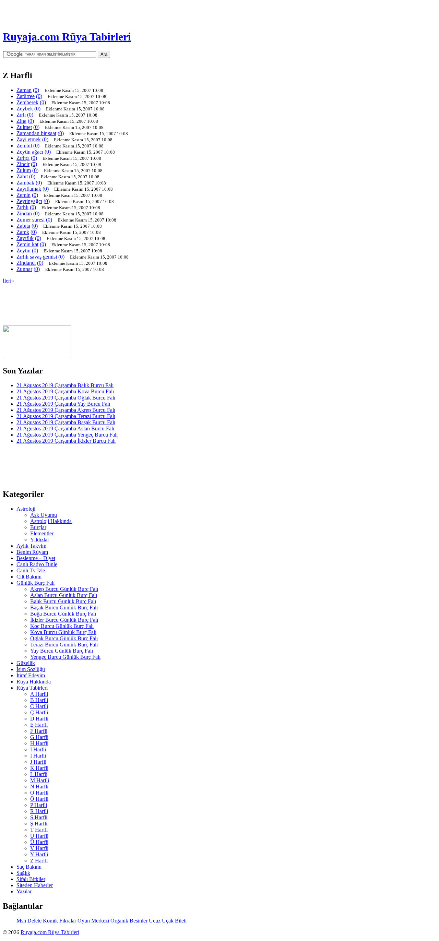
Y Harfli (39, 854)
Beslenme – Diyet (35, 558)
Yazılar (24, 891)
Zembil (24, 145)
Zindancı (26, 263)
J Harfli (38, 762)
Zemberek (27, 102)
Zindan (24, 213)
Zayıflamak (28, 189)
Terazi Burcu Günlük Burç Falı (64, 644)
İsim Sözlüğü (30, 669)
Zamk (22, 232)
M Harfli (39, 780)
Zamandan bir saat (36, 133)
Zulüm (23, 170)
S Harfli (38, 817)
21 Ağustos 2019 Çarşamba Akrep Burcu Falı (65, 410)
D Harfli (39, 719)
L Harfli (38, 774)
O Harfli (39, 793)
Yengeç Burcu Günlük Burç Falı (65, 657)
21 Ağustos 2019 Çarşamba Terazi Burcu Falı (65, 416)
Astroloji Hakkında (51, 521)
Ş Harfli (38, 823)
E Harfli (39, 725)
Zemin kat (27, 244)
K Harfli (39, 768)
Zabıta (23, 226)
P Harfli (38, 805)
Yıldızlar (39, 540)
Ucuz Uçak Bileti (168, 921)
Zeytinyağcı (29, 201)
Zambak (25, 183)
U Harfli (39, 836)
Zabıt (22, 176)
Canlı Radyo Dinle (36, 564)
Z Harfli (39, 860)
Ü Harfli (39, 842)
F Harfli (38, 731)
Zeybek (24, 108)
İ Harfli (38, 756)
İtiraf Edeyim (30, 675)
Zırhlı (22, 207)
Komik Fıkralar (59, 921)
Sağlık (23, 873)
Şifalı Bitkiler (30, 879)
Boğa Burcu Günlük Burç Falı (63, 614)
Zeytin (23, 250)
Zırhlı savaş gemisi (36, 257)
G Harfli (39, 737)
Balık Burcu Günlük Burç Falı (63, 601)
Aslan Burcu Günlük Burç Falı (63, 595)
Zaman (24, 90)
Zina (21, 121)
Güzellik (25, 663)
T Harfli (39, 830)
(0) (36, 90)
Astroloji (25, 509)
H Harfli (39, 743)
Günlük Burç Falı (35, 583)
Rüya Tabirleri (32, 688)
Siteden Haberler (34, 885)
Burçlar (38, 527)
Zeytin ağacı (29, 152)
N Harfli (39, 786)
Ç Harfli (39, 712)
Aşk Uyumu (43, 515)
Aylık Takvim (31, 546)
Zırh (21, 115)
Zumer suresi (30, 220)
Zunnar (24, 269)
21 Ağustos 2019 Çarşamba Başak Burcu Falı (65, 422)
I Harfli (38, 749)
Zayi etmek (28, 139)
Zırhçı (22, 158)
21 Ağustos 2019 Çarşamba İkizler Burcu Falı (66, 441)
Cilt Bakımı (28, 577)
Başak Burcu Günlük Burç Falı (64, 607)
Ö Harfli (39, 799)
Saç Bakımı (28, 867)
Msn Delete (28, 921)
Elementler (42, 533)
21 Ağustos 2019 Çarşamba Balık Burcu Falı (65, 385)
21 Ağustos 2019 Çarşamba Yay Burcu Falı (63, 404)
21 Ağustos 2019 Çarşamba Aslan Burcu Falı (65, 428)
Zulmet (24, 127)
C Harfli (39, 706)
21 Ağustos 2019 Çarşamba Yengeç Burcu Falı (67, 435)
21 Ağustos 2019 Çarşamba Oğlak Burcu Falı (65, 398)
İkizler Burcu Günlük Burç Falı (64, 620)
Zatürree (25, 96)
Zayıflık (25, 238)
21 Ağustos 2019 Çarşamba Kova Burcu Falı (65, 391)
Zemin (23, 195)
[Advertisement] (107, 323)
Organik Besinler (128, 921)
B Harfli (39, 700)
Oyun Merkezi (93, 921)
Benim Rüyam (32, 552)
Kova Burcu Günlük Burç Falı (63, 632)
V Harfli (39, 848)
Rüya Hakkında (33, 681)
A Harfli (39, 694)
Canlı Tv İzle (30, 570)
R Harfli (39, 811)
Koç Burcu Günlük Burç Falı (62, 626)
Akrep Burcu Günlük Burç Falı (64, 589)
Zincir (22, 164)
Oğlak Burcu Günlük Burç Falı (64, 638)
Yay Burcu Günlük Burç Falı (61, 651)
